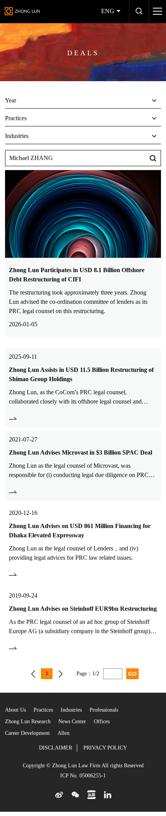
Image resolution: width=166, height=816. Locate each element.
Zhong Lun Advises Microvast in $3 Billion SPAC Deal (80, 452)
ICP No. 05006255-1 (83, 776)
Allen (63, 733)
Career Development (27, 733)
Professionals (104, 710)
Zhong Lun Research (28, 721)
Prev (33, 673)
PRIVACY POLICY (105, 748)
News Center (72, 721)
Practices (43, 710)
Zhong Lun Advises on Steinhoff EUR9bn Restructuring (83, 608)
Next (60, 673)
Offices (102, 721)
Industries (71, 710)
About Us (15, 710)
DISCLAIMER (55, 748)
